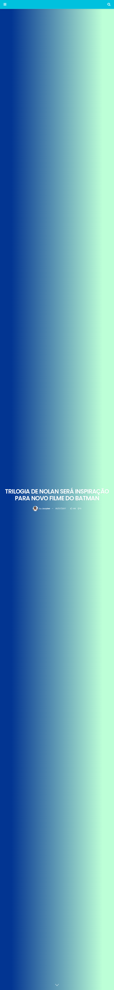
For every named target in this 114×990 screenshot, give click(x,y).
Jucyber (46, 508)
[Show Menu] (5, 4)
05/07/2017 (60, 508)
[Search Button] (108, 4)
